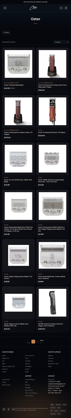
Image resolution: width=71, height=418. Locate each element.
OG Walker (28, 366)
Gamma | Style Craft (8, 366)
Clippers (50, 355)
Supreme (5, 369)
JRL (3, 361)
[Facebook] (8, 409)
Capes (4, 382)
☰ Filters (6, 32)
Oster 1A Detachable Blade (13, 85)
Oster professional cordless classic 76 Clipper (18, 133)
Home (35, 23)
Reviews (27, 385)
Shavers (50, 361)
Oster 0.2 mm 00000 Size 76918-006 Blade (18, 181)
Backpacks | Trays (53, 363)
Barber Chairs (6, 385)
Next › (42, 341)
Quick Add (19, 78)
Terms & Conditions (31, 393)
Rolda (27, 372)
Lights (50, 366)
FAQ (26, 382)
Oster (27, 358)
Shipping (27, 387)
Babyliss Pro (5, 358)
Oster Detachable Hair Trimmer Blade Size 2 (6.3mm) (51, 277)
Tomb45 (27, 361)
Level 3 (4, 372)
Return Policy (29, 390)
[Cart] (5, 8)
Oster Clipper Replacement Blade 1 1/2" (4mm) (18, 277)
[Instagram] (4, 409)
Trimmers (51, 358)
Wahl (3, 363)
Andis (4, 355)
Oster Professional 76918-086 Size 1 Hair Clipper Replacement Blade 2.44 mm (51, 229)
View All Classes (30, 379)
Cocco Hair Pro (29, 355)
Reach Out (51, 379)
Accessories (6, 379)
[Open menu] (66, 8)
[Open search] (61, 8)
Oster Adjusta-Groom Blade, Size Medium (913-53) (16, 325)
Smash (27, 369)
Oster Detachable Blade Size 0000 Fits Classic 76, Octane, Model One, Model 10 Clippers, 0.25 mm (18, 229)
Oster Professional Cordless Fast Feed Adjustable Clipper (52, 86)
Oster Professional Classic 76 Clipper (51, 132)
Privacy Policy (29, 396)
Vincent (27, 363)
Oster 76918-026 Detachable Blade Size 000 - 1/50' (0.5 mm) (51, 181)
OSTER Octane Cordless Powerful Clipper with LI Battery (50, 325)
